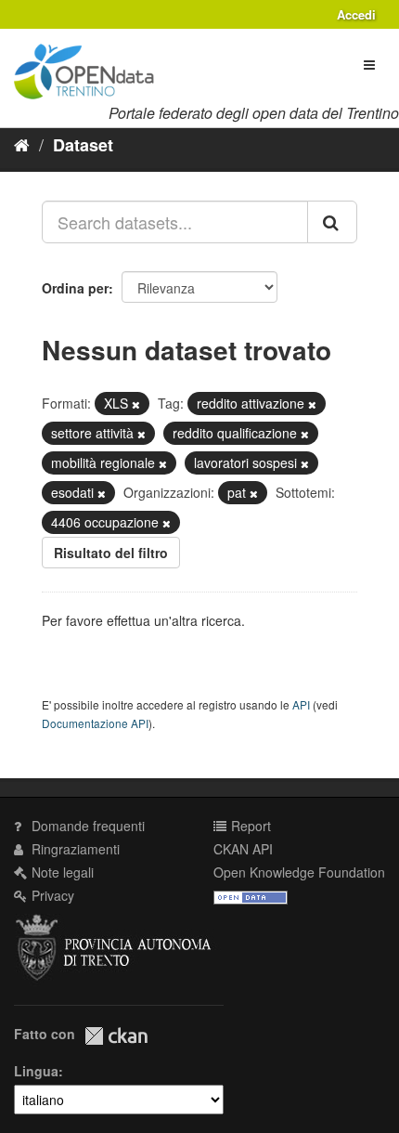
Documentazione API (95, 723)
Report (249, 825)
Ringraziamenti (74, 849)
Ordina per (75, 288)
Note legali (61, 872)
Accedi (356, 14)
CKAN (116, 1036)
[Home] (22, 144)
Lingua (36, 1070)
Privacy (51, 895)
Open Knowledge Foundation (299, 872)
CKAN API (243, 849)
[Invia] (332, 222)
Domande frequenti (86, 825)
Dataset (83, 145)
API (301, 704)
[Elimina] (136, 404)
